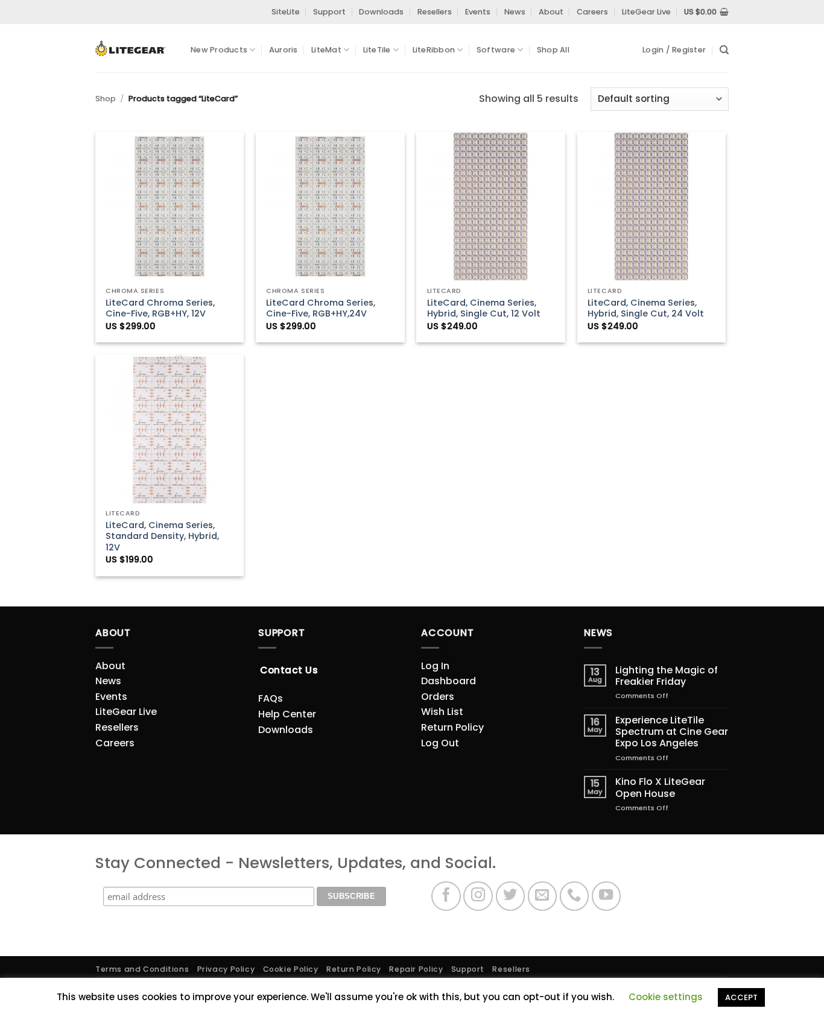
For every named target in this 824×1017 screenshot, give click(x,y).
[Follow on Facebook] (446, 896)
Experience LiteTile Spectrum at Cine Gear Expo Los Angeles (671, 731)
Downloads (381, 12)
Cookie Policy (291, 969)
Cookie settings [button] (666, 996)
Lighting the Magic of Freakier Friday (666, 675)
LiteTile (377, 50)
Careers (592, 12)
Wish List (442, 712)
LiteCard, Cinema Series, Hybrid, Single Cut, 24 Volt (646, 308)
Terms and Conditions (142, 969)
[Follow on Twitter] (510, 896)
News (514, 12)
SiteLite (285, 12)
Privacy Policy (226, 969)
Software (496, 50)
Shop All (553, 50)
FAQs (270, 698)
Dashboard (448, 681)
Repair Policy (416, 969)
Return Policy (452, 727)
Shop (105, 98)
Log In (435, 666)
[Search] (724, 50)
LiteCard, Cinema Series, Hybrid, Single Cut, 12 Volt (483, 308)
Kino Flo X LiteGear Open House (660, 787)
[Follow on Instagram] (478, 896)
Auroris (283, 50)
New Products (219, 50)
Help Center (287, 714)
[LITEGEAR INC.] (134, 48)
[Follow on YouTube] (606, 896)
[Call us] (574, 896)
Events (477, 12)
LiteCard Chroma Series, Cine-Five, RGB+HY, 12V (160, 308)
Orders (437, 697)
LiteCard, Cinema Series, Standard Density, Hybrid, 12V (162, 536)
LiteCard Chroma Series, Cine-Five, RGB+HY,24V (320, 308)
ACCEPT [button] (741, 997)
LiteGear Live (646, 12)
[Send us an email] (542, 896)
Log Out (440, 743)
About (551, 12)
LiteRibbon (434, 50)
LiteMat (326, 50)
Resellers (434, 12)
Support (329, 12)
